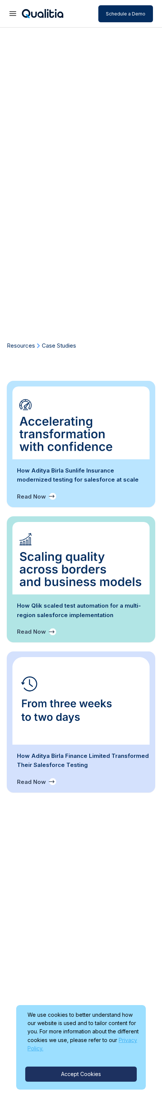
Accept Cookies (81, 1074)
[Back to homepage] (44, 13)
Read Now (31, 496)
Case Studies (59, 345)
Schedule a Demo (125, 14)
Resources (21, 345)
